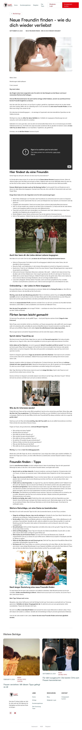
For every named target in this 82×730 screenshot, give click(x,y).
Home (16, 5)
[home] (8, 5)
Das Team (42, 5)
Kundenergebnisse (25, 5)
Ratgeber (35, 5)
